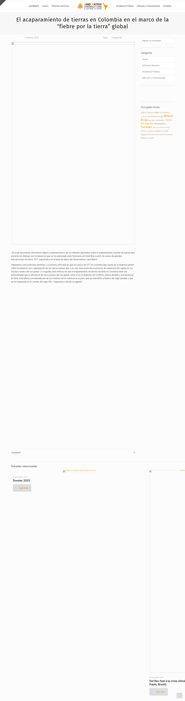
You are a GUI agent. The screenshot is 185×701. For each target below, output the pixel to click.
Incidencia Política (151, 71)
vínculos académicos (156, 131)
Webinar (144, 138)
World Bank (152, 116)
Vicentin (144, 131)
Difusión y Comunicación (153, 78)
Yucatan (146, 127)
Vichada (151, 138)
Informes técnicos (151, 65)
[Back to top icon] (172, 695)
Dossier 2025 (21, 480)
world (167, 127)
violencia (144, 116)
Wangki (160, 116)
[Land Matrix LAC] (92, 6)
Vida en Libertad (147, 113)
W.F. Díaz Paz (147, 123)
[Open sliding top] (3, 3)
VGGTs (168, 120)
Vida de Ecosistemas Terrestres (159, 134)
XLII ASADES (165, 113)
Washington (159, 123)
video (156, 112)
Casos (145, 59)
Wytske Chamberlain (156, 120)
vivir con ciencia (158, 127)
